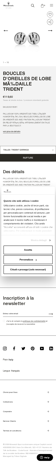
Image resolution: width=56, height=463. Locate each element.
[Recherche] (32, 5)
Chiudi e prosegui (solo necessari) (28, 269)
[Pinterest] (32, 348)
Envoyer (49, 314)
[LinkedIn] (51, 348)
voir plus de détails (11, 132)
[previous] (7, 30)
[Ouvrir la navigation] (51, 5)
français (15, 371)
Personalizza (26, 259)
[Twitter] (23, 348)
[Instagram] (5, 348)
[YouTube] (42, 348)
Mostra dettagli (39, 240)
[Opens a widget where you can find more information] (45, 457)
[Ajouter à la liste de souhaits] (50, 14)
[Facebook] (14, 348)
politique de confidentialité (34, 321)
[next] (48, 30)
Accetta (28, 250)
